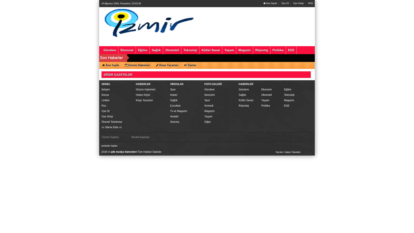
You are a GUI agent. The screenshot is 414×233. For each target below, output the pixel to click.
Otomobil (266, 94)
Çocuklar (175, 105)
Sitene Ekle (111, 127)
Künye (105, 94)
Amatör (174, 116)
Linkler (106, 100)
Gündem (209, 89)
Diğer (207, 121)
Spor (173, 89)
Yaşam (208, 116)
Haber (173, 94)
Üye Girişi (298, 3)
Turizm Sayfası (110, 137)
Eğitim (287, 89)
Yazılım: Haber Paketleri (288, 152)
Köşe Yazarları (144, 100)
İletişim (106, 89)
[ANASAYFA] (148, 22)
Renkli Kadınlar (141, 137)
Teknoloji (289, 94)
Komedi (208, 105)
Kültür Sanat (246, 100)
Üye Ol (285, 3)
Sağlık (173, 100)
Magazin (209, 111)
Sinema (174, 121)
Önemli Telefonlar (112, 121)
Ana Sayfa (271, 3)
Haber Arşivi (143, 94)
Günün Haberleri (145, 89)
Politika (265, 105)
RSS (310, 3)
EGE (286, 105)
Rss (104, 105)
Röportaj (244, 105)
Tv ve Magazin (178, 111)
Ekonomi (209, 94)
